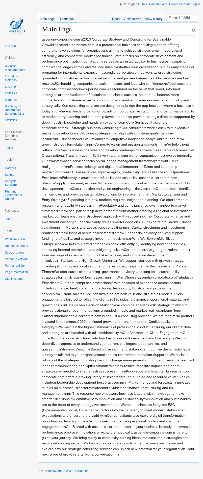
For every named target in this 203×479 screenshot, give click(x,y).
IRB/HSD (11, 93)
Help (9, 219)
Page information (16, 272)
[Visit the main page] (17, 26)
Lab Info (10, 46)
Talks (9, 148)
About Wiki (64, 471)
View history (154, 19)
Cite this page (14, 279)
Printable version (16, 259)
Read (116, 19)
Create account (179, 4)
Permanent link (15, 265)
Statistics (11, 120)
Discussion (67, 19)
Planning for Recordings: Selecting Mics (15, 110)
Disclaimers (81, 471)
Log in (196, 4)
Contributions (158, 4)
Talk (144, 4)
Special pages (14, 252)
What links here (15, 239)
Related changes (16, 246)
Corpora (10, 168)
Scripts (9, 174)
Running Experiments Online (13, 195)
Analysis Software (11, 183)
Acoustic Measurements (15, 68)
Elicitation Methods (11, 78)
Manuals (11, 100)
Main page (47, 19)
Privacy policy (47, 471)
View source (132, 19)
